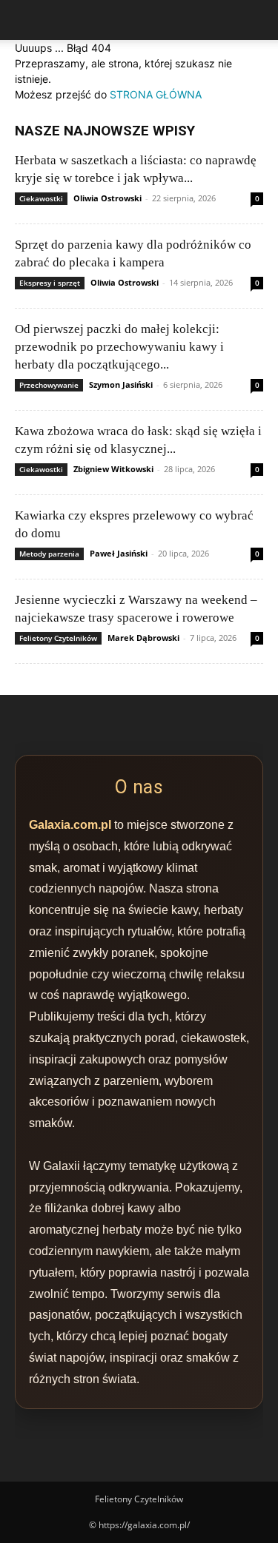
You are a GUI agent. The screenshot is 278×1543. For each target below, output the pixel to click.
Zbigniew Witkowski (113, 468)
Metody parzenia (49, 553)
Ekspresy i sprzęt (49, 283)
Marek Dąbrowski (143, 637)
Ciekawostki (41, 198)
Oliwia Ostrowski (107, 198)
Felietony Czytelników (58, 638)
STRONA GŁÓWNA (156, 94)
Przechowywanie (49, 385)
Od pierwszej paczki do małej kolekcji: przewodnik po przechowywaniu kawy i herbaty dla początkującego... (119, 347)
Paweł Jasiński (119, 553)
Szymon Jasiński (121, 384)
